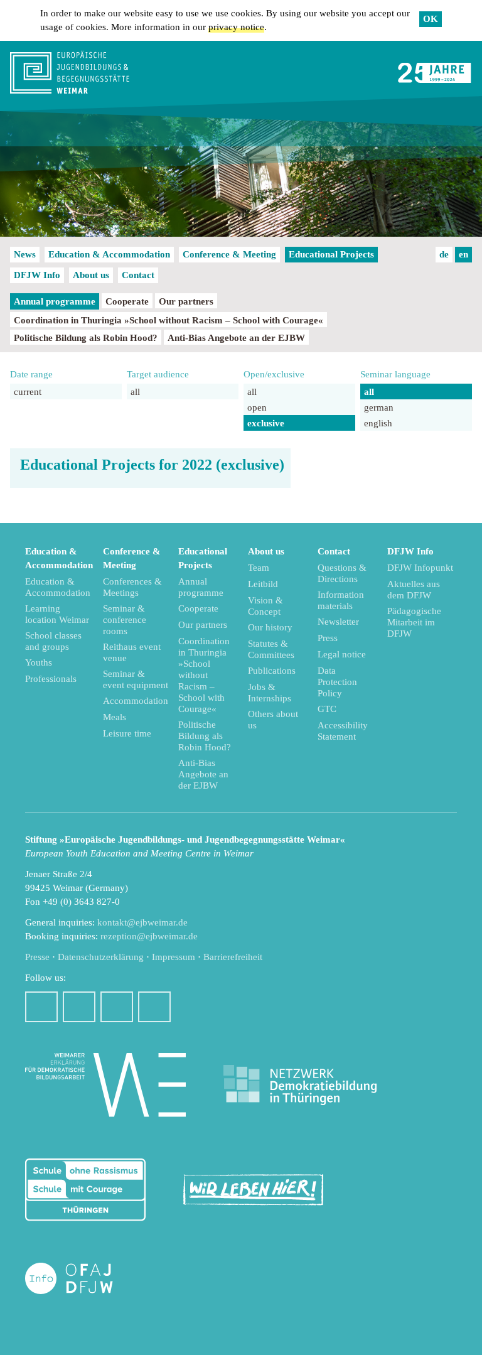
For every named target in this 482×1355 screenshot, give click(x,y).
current (27, 392)
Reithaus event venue (132, 652)
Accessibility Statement (343, 731)
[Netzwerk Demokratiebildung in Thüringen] (300, 1085)
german (379, 407)
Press (328, 638)
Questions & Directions (342, 573)
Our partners (186, 301)
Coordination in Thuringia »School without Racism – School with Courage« (168, 320)
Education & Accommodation (109, 254)
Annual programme (54, 301)
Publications (272, 671)
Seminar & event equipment (135, 679)
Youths (38, 662)
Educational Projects (331, 254)
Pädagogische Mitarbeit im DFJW (414, 622)
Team (258, 568)
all (135, 392)
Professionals (51, 679)
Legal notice (342, 654)
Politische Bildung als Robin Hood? (86, 338)
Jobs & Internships (269, 692)
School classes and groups (53, 641)
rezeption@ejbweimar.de (149, 936)
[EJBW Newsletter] (154, 1006)
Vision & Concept (265, 606)
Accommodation (135, 701)
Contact (138, 275)
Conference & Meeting (229, 254)
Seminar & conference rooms (124, 619)
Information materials (341, 600)
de (444, 254)
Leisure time (127, 733)
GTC (327, 709)
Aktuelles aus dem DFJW (413, 589)
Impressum (173, 957)
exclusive (265, 423)
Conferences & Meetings (132, 587)
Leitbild (263, 584)
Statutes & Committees (271, 649)
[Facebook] (41, 1006)
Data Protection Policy (337, 682)
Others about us (273, 719)
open (257, 407)
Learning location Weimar (57, 614)
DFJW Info (37, 275)
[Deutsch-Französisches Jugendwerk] (82, 1279)
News (25, 254)
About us (91, 275)
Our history (270, 627)
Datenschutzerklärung (101, 957)
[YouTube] (116, 1006)
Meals (114, 717)
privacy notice (236, 27)
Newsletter (338, 622)
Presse (37, 957)
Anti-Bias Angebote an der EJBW (236, 338)
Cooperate (127, 301)
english (378, 423)
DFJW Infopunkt (420, 568)
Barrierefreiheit (232, 957)
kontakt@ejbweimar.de (142, 922)
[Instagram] (79, 1006)
